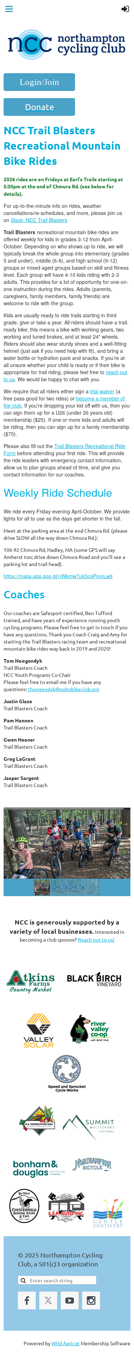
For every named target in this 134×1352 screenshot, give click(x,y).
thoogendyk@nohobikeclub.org (63, 689)
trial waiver (102, 391)
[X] (48, 1300)
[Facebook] (27, 1300)
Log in (39, 82)
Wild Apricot (65, 1343)
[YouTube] (70, 1300)
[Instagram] (91, 1300)
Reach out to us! (96, 939)
